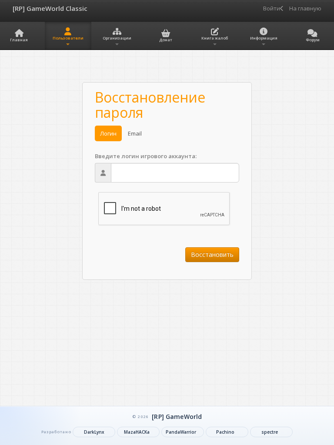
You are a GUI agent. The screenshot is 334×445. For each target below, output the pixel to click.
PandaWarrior (181, 432)
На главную (303, 8)
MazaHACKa (137, 432)
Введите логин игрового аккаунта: (146, 156)
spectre (269, 432)
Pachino (225, 432)
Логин (108, 133)
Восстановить (212, 254)
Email (135, 133)
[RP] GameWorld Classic (50, 8)
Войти (271, 8)
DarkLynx (94, 432)
